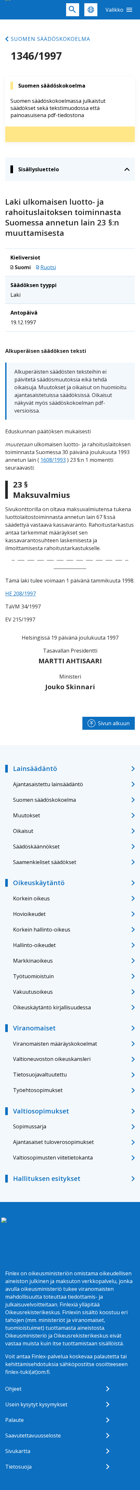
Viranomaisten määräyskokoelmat (55, 1043)
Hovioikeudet (29, 914)
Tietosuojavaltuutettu (40, 1074)
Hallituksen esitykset (46, 1178)
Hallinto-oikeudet (34, 945)
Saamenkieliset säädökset (44, 862)
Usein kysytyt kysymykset (36, 1404)
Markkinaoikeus (33, 960)
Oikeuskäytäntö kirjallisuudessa (52, 1007)
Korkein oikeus (31, 898)
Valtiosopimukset (41, 1111)
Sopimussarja (29, 1126)
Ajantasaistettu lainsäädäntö (48, 784)
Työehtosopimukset (38, 1090)
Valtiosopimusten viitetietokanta (53, 1157)
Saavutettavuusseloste (33, 1435)
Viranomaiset (34, 1028)
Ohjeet (13, 1388)
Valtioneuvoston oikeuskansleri (52, 1059)
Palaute (14, 1420)
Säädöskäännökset (36, 846)
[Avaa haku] (72, 9)
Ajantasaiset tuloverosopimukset (53, 1142)
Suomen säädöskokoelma (50, 38)
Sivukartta (17, 1451)
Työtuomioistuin (33, 976)
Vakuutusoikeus (33, 991)
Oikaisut (23, 831)
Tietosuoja (18, 1466)
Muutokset (26, 815)
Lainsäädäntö (35, 768)
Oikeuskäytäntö (38, 882)
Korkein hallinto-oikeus (41, 929)
